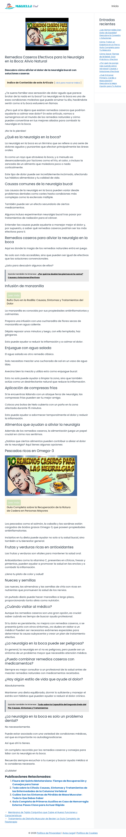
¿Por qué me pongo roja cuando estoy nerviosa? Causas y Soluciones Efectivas (109, 67)
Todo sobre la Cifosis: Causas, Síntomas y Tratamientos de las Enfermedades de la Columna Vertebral (49, 789)
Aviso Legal (69, 833)
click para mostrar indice (68, 82)
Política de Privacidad (49, 833)
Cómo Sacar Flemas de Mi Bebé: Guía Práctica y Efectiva (109, 56)
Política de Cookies (87, 833)
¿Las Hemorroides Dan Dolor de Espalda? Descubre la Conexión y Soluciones (110, 34)
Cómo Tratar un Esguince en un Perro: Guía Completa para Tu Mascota (109, 46)
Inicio (115, 6)
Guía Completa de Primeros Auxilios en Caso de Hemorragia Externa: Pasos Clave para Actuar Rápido (50, 803)
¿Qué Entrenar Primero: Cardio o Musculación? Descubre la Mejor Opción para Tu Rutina (110, 81)
